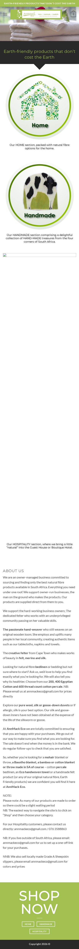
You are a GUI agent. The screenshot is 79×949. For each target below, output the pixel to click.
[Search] (66, 14)
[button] (5, 14)
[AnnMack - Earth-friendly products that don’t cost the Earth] (36, 14)
